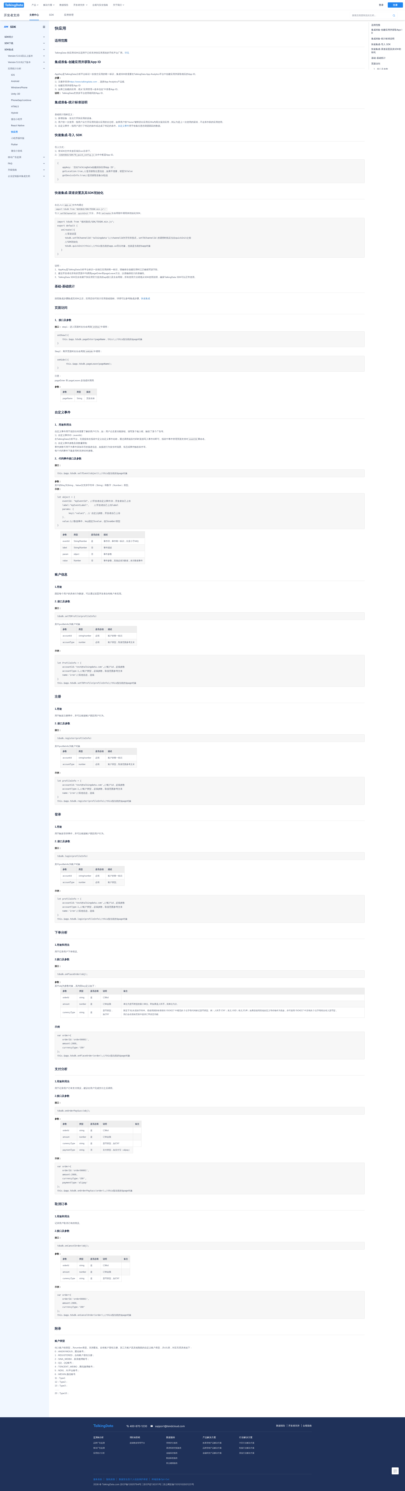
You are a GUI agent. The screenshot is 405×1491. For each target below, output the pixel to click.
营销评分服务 (172, 1443)
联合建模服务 (172, 1463)
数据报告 (63, 4)
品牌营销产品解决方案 (212, 1448)
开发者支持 (293, 1425)
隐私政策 (110, 1479)
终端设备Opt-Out (160, 1479)
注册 (395, 4)
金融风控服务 (172, 1453)
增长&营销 (135, 1437)
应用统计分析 (99, 1453)
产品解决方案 (209, 1437)
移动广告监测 (99, 1448)
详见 (127, 52)
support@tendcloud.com (169, 1426)
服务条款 (97, 1479)
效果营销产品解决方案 (212, 1443)
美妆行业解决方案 (246, 1453)
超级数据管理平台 (137, 1443)
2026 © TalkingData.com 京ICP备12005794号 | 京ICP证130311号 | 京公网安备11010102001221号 (143, 1484)
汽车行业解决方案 (246, 1443)
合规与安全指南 (100, 4)
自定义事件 (123, 126)
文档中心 (34, 14)
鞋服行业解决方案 (246, 1448)
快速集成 (145, 298)
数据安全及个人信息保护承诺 (133, 1479)
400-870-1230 (138, 1426)
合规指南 (307, 1425)
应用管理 (69, 14)
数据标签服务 (172, 1458)
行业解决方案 (245, 1437)
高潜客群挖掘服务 (173, 1448)
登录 (381, 5)
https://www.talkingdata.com (83, 81)
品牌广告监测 (99, 1443)
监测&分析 (98, 1437)
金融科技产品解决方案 (212, 1453)
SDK (51, 14)
